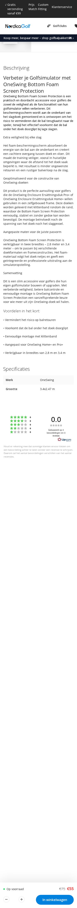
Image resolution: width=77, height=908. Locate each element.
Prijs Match (33, 7)
